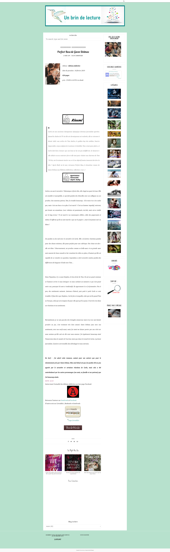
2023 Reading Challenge (113, 71)
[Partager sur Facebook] (69, 442)
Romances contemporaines (78, 47)
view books (119, 78)
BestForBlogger (91, 550)
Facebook (73, 400)
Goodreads (64, 400)
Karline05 (111, 73)
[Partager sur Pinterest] (75, 442)
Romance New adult (65, 47)
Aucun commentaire (77, 56)
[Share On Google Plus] (77, 442)
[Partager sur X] (72, 442)
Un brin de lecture (82, 550)
